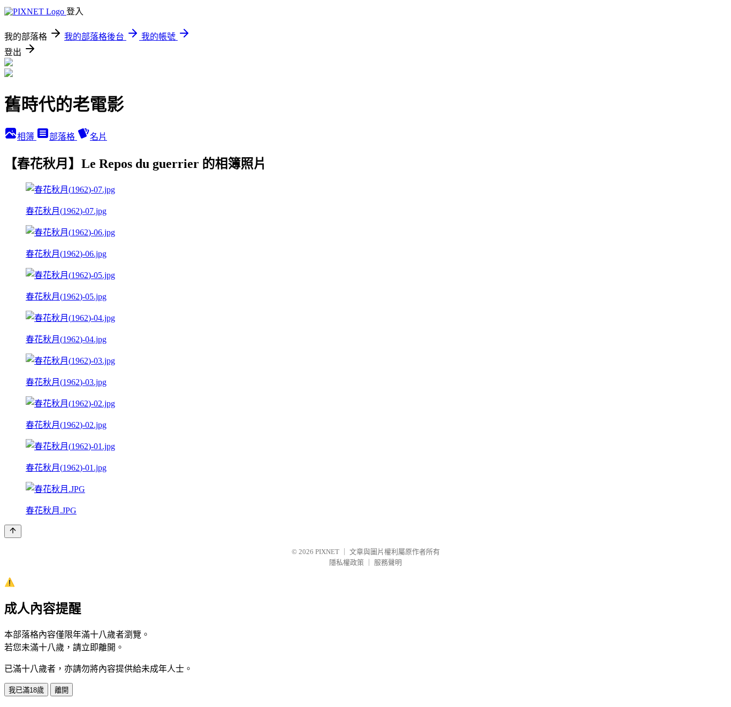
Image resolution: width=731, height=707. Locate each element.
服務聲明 (388, 562)
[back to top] (12, 531)
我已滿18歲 (26, 690)
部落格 (63, 136)
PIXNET (327, 552)
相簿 (26, 136)
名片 (98, 136)
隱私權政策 (346, 562)
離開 (61, 690)
